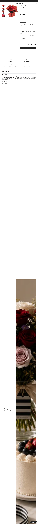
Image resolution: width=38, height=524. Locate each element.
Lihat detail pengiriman (23, 22)
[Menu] (1, 3)
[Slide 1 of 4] (3, 6)
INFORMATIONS (4, 83)
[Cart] (37, 3)
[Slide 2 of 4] (3, 9)
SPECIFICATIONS (5, 81)
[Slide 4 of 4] (3, 15)
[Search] (3, 3)
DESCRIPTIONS (4, 74)
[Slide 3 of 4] (3, 12)
